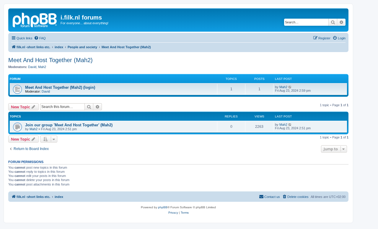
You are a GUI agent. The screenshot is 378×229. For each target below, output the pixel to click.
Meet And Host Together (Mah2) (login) (60, 87)
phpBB (162, 207)
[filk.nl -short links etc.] (35, 19)
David (32, 67)
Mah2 (42, 67)
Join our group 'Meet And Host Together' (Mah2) (69, 125)
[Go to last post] (290, 124)
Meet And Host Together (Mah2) (50, 60)
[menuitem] (40, 38)
